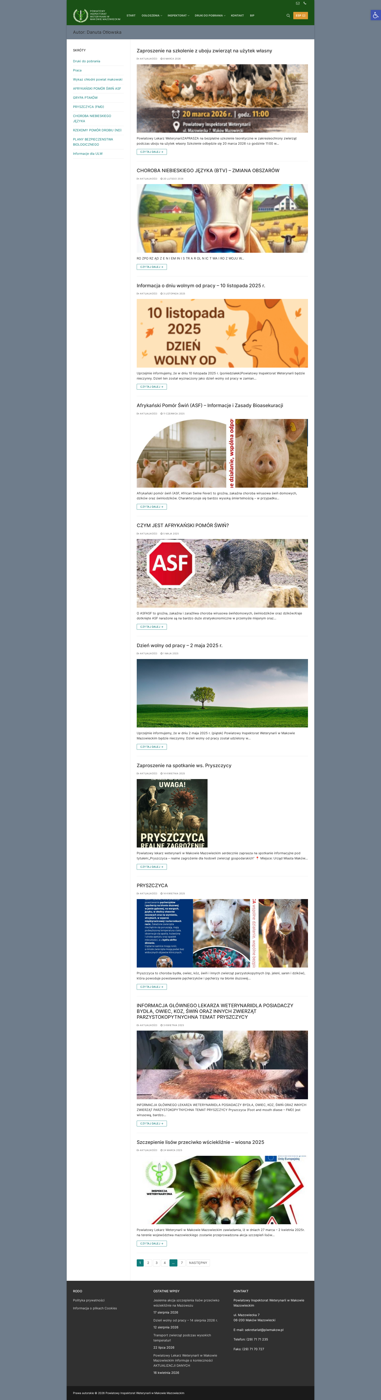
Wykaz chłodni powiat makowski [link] (97, 79)
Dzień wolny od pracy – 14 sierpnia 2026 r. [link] (185, 1320)
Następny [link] (198, 1263)
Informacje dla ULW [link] (88, 154)
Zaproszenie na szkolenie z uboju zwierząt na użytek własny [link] (204, 51)
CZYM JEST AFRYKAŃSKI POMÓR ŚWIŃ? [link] (183, 525)
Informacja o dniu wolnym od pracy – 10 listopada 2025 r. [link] (201, 285)
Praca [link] (77, 70)
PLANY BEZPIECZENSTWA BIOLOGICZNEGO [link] (93, 141)
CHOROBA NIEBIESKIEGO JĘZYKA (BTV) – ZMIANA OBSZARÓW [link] (208, 170)
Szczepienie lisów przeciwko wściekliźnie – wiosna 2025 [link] (200, 1142)
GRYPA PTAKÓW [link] (85, 98)
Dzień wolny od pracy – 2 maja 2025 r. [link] (180, 645)
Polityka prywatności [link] (89, 1300)
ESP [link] (298, 15)
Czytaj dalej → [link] (151, 151)
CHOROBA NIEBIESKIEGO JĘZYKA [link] (92, 118)
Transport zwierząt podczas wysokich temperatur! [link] (182, 1337)
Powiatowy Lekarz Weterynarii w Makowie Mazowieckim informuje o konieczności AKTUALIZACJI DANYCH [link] (185, 1360)
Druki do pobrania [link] (86, 61)
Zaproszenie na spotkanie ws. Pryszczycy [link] (184, 765)
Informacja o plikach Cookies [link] (95, 1308)
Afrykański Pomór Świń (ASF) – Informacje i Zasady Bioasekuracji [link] (210, 405)
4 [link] (165, 1263)
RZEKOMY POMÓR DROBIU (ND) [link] (97, 130)
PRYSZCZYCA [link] (152, 885)
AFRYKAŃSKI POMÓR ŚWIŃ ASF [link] (97, 88)
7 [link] (182, 1263)
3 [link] (157, 1263)
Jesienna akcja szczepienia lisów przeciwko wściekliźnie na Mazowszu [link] (186, 1302)
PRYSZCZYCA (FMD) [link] (88, 107)
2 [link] (148, 1263)
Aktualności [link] (148, 58)
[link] (376, 15)
